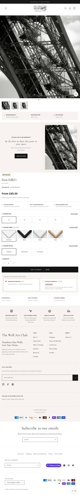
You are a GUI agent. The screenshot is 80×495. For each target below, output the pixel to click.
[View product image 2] (15, 106)
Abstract (36, 349)
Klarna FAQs (53, 349)
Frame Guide (73, 227)
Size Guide (74, 214)
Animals (35, 356)
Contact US (52, 345)
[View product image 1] (6, 106)
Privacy (50, 454)
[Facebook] (8, 385)
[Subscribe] (55, 439)
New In (35, 337)
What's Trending (38, 345)
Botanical (36, 353)
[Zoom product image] (76, 94)
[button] (6, 8)
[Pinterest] (12, 385)
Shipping (52, 337)
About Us (68, 337)
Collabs (51, 353)
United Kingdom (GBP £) (13, 482)
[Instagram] (3, 385)
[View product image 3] (24, 106)
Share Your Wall (21, 156)
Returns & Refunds (55, 341)
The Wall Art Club (13, 489)
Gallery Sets (37, 341)
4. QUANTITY (5, 259)
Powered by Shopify (23, 489)
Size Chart (21, 454)
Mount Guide (73, 246)
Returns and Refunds (40, 454)
